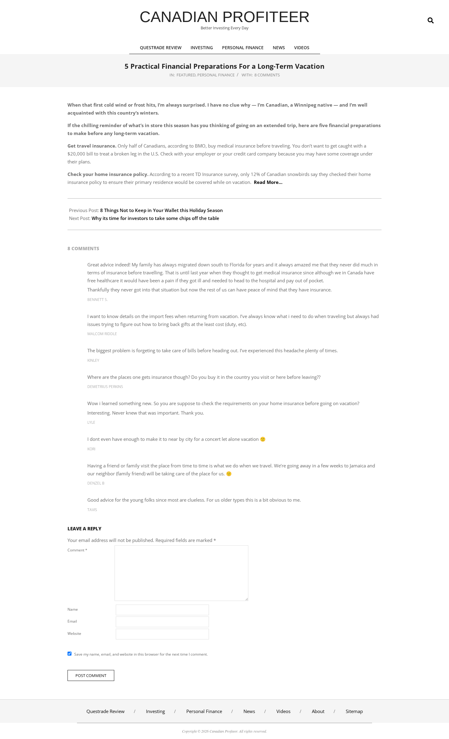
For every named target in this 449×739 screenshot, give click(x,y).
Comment (77, 550)
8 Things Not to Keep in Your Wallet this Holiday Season (161, 210)
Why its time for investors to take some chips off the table (155, 218)
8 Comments (267, 75)
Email (72, 621)
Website (74, 633)
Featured (186, 75)
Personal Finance (216, 75)
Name (73, 609)
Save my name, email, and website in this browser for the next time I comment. (141, 654)
